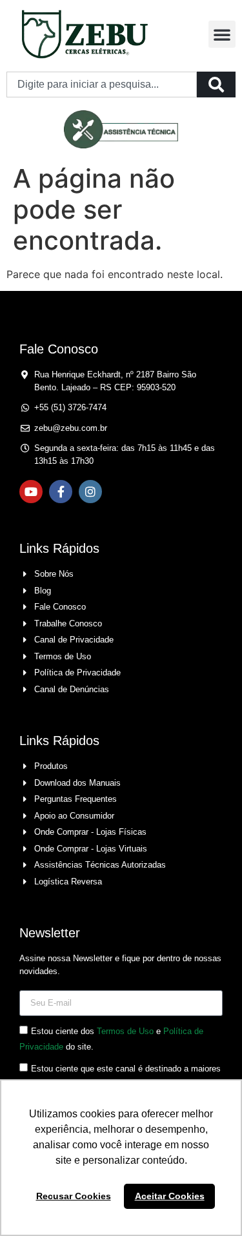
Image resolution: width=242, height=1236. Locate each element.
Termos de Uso (125, 1031)
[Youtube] (31, 491)
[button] (222, 34)
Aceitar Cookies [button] (170, 1196)
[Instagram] (90, 491)
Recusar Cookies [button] (73, 1196)
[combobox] (101, 84)
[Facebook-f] (60, 491)
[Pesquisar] (216, 84)
